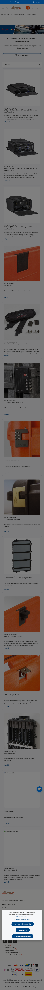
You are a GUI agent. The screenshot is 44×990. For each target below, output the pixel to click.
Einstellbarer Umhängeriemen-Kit (16, 344)
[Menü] (3, 8)
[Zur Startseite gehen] (16, 8)
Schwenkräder (9, 812)
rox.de (7, 945)
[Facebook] (5, 941)
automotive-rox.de (11, 952)
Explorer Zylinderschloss (12, 519)
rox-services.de (10, 950)
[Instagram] (10, 941)
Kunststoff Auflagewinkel (13, 636)
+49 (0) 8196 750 (8, 904)
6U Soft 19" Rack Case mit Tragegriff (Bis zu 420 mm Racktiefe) (20, 228)
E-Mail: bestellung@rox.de (15, 2)
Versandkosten (34, 980)
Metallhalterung (10, 753)
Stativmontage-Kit (10, 870)
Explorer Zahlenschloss (12, 461)
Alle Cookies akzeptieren (23, 936)
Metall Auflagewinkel (11, 695)
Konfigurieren (22, 930)
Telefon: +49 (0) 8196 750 (32, 2)
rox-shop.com (10, 947)
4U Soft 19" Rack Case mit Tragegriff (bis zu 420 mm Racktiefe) (20, 169)
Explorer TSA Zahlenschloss (13, 402)
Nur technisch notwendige (22, 924)
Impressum (26, 919)
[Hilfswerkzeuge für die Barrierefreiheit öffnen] (28, 8)
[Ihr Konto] (37, 8)
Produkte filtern (23, 55)
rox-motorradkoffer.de (13, 955)
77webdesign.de (34, 987)
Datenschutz (18, 919)
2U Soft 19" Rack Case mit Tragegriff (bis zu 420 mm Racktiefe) (20, 111)
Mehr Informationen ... (22, 916)
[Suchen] (7, 8)
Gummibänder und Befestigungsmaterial (18, 578)
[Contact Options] (39, 789)
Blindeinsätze (8, 285)
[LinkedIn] (15, 941)
